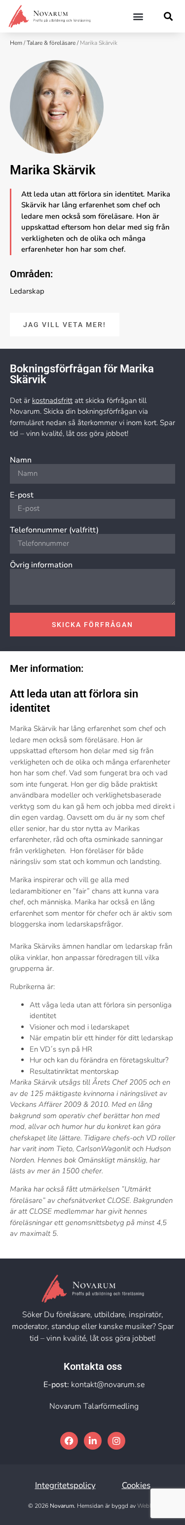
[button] (138, 16)
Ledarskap (27, 291)
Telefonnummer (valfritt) (54, 530)
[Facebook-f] (69, 1441)
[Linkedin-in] (93, 1441)
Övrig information (41, 565)
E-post (22, 495)
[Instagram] (116, 1441)
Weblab (147, 1506)
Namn (21, 460)
